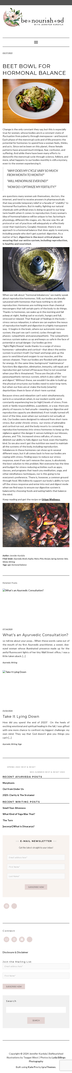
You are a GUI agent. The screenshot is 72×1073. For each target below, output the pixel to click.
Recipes (47, 559)
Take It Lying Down (21, 716)
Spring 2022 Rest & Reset (21, 767)
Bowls (24, 559)
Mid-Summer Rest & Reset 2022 (47, 772)
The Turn (8, 820)
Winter (5, 562)
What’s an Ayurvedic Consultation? (36, 635)
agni (9, 565)
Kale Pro (33, 1067)
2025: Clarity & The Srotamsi (18, 795)
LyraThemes (49, 1067)
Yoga (20, 744)
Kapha (30, 559)
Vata (66, 559)
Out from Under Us (13, 789)
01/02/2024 (7, 711)
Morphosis (9, 783)
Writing (12, 562)
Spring (53, 559)
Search (36, 1020)
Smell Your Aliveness (14, 808)
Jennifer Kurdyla (17, 555)
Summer (60, 559)
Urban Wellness (51, 499)
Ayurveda (18, 559)
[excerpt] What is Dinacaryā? (18, 826)
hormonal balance (19, 565)
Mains (36, 559)
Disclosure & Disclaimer (15, 952)
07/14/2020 (7, 629)
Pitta (42, 559)
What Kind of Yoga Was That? (19, 814)
